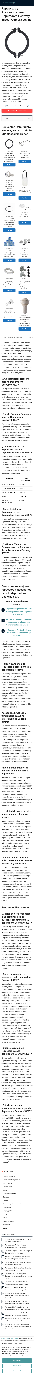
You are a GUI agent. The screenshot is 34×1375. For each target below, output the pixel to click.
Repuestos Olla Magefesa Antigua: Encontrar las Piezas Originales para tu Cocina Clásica (17, 1295)
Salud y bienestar (8, 1221)
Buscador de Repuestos (17, 111)
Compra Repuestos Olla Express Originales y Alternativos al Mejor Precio (18, 1263)
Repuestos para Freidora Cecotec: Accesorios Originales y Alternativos (16, 1246)
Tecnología (6, 1224)
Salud (5, 1217)
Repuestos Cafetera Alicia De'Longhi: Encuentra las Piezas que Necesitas (16, 1314)
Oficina (5, 1214)
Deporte (5, 1200)
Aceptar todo (17, 1360)
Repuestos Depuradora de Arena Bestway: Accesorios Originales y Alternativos (19, 611)
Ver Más (9, 165)
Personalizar (17, 1365)
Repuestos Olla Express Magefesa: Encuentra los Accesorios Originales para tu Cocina (18, 1276)
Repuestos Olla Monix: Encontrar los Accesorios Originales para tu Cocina (16, 1283)
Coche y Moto (7, 1186)
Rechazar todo (17, 1371)
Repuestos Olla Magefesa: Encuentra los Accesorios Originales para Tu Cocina (17, 1258)
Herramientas (7, 1207)
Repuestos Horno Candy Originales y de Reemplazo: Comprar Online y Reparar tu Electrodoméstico (18, 1326)
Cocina (5, 1190)
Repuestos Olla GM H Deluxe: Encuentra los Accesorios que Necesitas (17, 1320)
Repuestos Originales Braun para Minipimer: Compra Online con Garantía (18, 1252)
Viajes (5, 1228)
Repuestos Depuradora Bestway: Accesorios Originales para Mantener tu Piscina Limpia (19, 622)
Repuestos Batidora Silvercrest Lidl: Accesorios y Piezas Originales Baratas (17, 1302)
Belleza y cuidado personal (11, 1180)
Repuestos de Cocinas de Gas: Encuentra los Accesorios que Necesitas (18, 1269)
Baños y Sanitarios (9, 1176)
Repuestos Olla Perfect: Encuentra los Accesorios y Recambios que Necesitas (17, 1308)
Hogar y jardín (7, 1211)
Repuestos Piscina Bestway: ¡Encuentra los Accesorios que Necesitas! (19, 632)
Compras (6, 1197)
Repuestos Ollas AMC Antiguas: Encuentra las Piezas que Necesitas (18, 1240)
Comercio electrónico (9, 1193)
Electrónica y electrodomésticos (13, 1204)
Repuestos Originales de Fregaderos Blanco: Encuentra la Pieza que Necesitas (18, 1289)
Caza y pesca (7, 1183)
